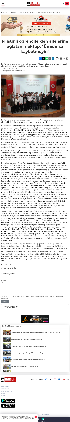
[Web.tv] (68, 379)
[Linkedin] (59, 379)
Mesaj (3, 280)
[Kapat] (36, 416)
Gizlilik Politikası (5, 386)
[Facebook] (46, 379)
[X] (50, 379)
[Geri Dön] (3, 3)
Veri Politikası (4, 390)
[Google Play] (35, 401)
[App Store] (35, 406)
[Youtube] (63, 379)
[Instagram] (55, 379)
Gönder (5, 301)
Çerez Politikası (5, 388)
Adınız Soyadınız (8, 274)
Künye (3, 393)
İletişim (3, 395)
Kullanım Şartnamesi (6, 391)
